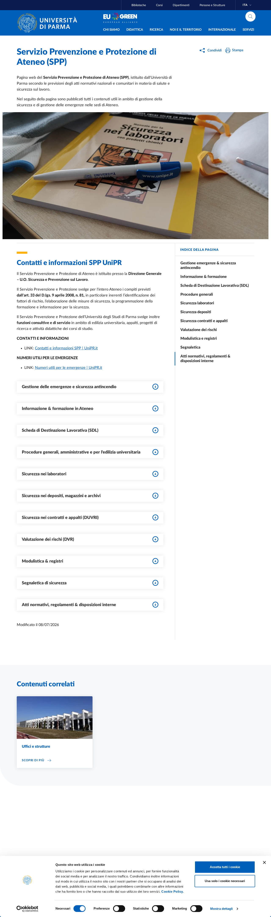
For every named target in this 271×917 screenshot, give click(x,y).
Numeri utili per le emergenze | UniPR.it (68, 368)
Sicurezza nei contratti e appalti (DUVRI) (60, 518)
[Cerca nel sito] (250, 16)
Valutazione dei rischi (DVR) (48, 539)
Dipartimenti (181, 5)
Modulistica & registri (42, 561)
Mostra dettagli (221, 908)
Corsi (159, 5)
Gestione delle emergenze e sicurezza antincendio (69, 387)
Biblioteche (138, 5)
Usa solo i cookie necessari (225, 881)
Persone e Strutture (212, 5)
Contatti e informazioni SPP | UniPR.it (66, 348)
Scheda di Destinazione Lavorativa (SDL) (60, 430)
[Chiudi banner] (264, 862)
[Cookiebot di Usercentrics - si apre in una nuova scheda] (27, 909)
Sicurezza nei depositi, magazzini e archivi (61, 496)
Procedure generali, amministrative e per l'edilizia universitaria (81, 452)
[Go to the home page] (48, 22)
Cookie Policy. (172, 891)
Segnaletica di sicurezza (44, 583)
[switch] (119, 908)
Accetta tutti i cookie (225, 867)
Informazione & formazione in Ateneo (57, 409)
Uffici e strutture (36, 747)
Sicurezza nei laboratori (44, 474)
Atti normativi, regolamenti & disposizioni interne (69, 605)
